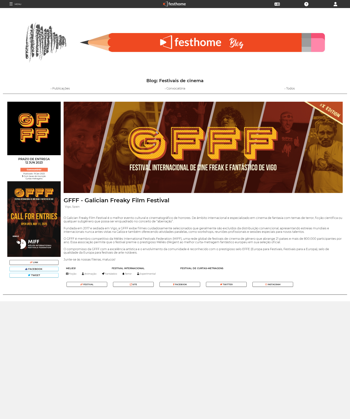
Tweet (35, 275)
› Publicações (60, 88)
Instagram (274, 284)
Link (35, 262)
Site (134, 284)
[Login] (335, 3)
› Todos (290, 88)
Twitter (227, 284)
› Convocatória (175, 88)
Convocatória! (34, 170)
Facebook (35, 269)
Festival (88, 284)
